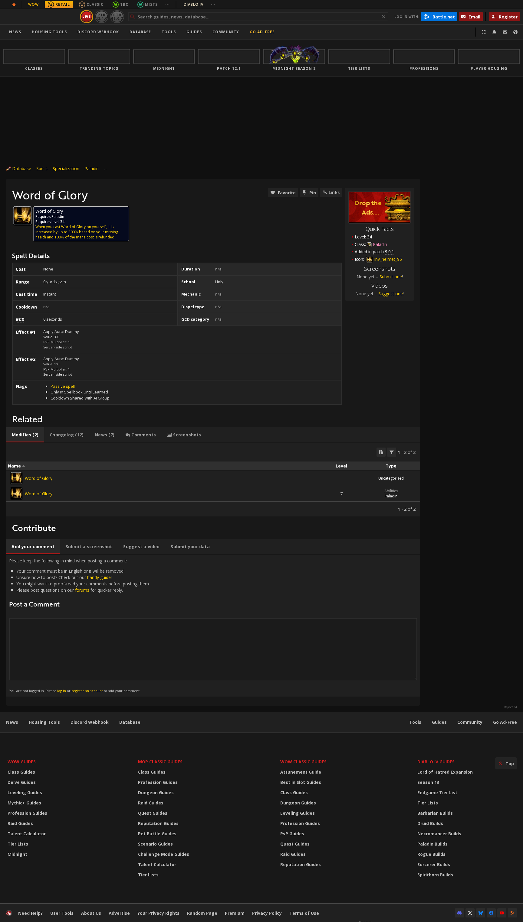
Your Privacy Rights (158, 913)
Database (140, 31)
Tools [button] (169, 31)
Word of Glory (38, 478)
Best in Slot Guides (300, 782)
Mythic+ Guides (24, 803)
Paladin (91, 168)
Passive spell (63, 386)
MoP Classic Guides (160, 762)
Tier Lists (18, 844)
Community (225, 31)
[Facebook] (491, 912)
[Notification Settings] (494, 32)
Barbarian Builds (435, 813)
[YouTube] (501, 912)
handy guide (99, 577)
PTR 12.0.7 (117, 16)
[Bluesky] (480, 912)
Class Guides (21, 772)
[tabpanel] (213, 479)
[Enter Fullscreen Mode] (483, 32)
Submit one (391, 277)
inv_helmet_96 (387, 259)
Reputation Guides (158, 823)
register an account (87, 690)
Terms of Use (304, 913)
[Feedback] (504, 32)
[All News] (14, 4)
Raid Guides (20, 823)
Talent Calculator (27, 833)
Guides (194, 31)
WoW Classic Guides (303, 762)
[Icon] (22, 215)
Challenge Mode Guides (163, 854)
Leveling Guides (25, 792)
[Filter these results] (391, 452)
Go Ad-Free (262, 31)
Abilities (391, 490)
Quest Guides (152, 813)
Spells (42, 168)
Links (334, 192)
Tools (415, 722)
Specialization (66, 168)
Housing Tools (44, 722)
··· (167, 4)
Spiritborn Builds (435, 875)
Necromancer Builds (439, 833)
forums (82, 590)
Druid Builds (430, 823)
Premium (235, 913)
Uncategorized (391, 478)
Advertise (119, 913)
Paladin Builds (432, 844)
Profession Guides (27, 813)
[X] (470, 912)
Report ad (510, 707)
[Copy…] (381, 452)
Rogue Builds (431, 854)
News (15, 31)
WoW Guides (22, 762)
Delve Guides (22, 782)
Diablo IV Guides (436, 762)
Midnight (17, 854)
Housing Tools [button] (49, 31)
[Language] (515, 32)
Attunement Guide (300, 772)
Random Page (202, 913)
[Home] (40, 16)
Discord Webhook (98, 31)
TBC (124, 4)
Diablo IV (199, 4)
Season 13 (428, 782)
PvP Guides (292, 833)
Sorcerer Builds (433, 864)
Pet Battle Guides (157, 833)
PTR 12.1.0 (101, 16)
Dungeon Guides (156, 792)
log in (61, 690)
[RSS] (512, 912)
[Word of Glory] (16, 478)
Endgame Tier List (437, 792)
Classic (95, 4)
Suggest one (390, 293)
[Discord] (459, 912)
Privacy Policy (267, 913)
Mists (151, 4)
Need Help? (30, 913)
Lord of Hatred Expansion (445, 772)
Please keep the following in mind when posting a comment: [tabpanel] (79, 625)
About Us (91, 913)
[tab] (25, 434)
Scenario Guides (155, 844)
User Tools (62, 913)
